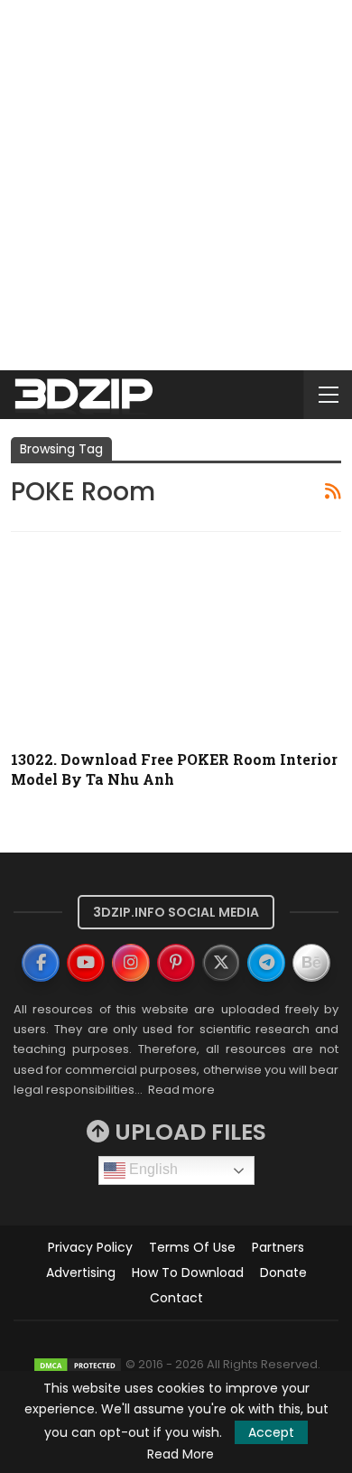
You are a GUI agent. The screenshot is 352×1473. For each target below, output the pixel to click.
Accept (271, 1432)
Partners (278, 1247)
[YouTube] (86, 963)
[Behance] (311, 963)
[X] (221, 963)
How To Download (188, 1272)
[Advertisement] (176, 185)
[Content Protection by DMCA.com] (77, 1364)
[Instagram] (131, 963)
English (151, 1169)
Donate (283, 1272)
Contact (176, 1298)
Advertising (81, 1272)
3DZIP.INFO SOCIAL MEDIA (176, 912)
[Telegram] (266, 963)
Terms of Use (192, 1247)
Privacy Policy (90, 1247)
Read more (181, 1089)
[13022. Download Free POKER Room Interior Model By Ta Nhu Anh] (176, 642)
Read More (180, 1454)
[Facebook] (41, 963)
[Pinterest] (176, 963)
